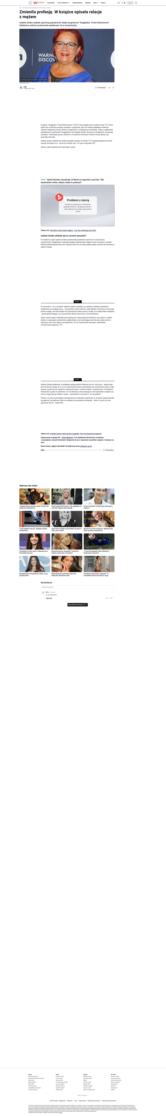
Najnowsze (51, 3)
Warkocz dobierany (115, 1082)
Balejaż (85, 1080)
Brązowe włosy (86, 1084)
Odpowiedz (49, 598)
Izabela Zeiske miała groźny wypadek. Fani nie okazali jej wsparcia (76, 434)
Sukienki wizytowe (60, 1087)
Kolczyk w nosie (87, 1087)
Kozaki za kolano (60, 1076)
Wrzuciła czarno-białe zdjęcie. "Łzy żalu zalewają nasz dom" (73, 230)
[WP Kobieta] (40, 2)
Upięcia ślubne (114, 1084)
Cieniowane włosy (87, 1078)
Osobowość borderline (116, 1080)
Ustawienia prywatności (108, 1101)
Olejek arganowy (32, 1082)
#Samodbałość (67, 437)
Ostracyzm (113, 1086)
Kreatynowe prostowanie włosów (36, 1078)
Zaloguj (130, 3)
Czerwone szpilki (87, 1082)
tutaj (61, 1112)
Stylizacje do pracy (60, 1086)
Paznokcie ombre (32, 1086)
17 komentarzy (101, 87)
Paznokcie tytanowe (115, 1078)
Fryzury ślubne (59, 1078)
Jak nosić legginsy (60, 1084)
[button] (123, 3)
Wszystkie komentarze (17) (76, 605)
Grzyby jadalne (114, 1087)
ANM (25, 87)
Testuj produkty (62, 3)
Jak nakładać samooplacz (34, 1087)
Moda (95, 3)
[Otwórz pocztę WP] (118, 2)
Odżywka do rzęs (87, 1076)
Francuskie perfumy (33, 1076)
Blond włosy (31, 1084)
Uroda (103, 3)
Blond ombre (31, 1080)
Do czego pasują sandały (62, 1082)
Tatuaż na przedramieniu (89, 1089)
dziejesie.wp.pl (86, 446)
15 (108, 598)
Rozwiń (77, 301)
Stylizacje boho (59, 1089)
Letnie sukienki (59, 1080)
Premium (88, 3)
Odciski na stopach (32, 1089)
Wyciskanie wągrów (88, 1086)
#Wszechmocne (77, 3)
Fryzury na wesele (115, 1076)
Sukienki (113, 1089)
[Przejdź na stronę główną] (30, 4)
